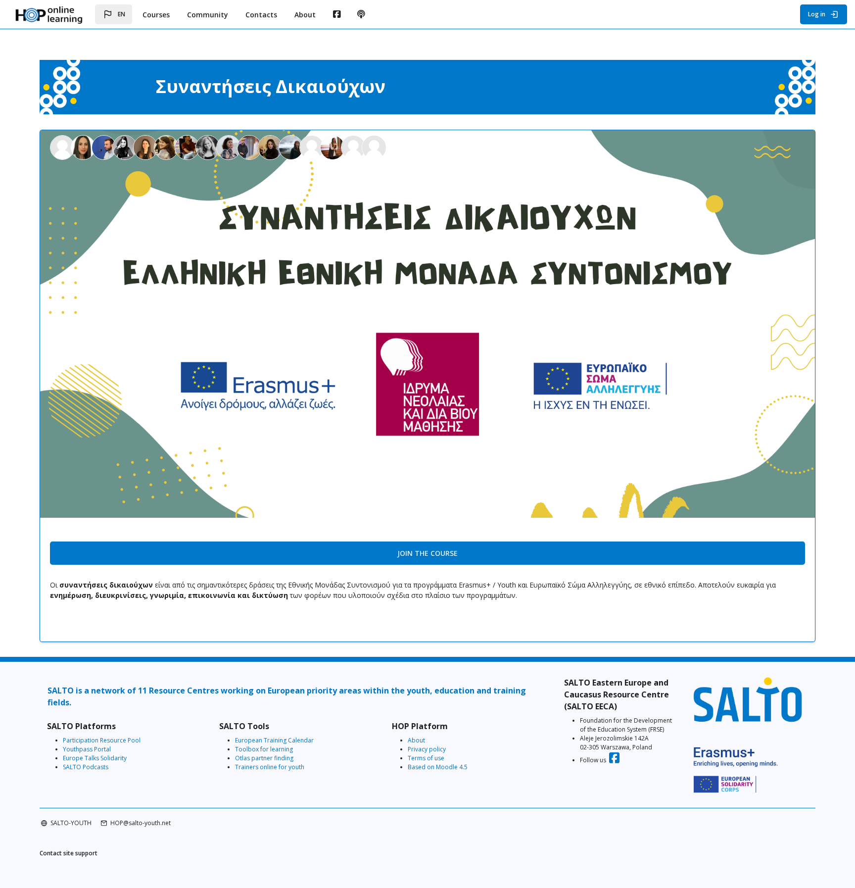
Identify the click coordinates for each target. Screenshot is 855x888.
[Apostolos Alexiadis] (105, 146)
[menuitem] (337, 14)
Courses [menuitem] (156, 14)
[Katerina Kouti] (208, 146)
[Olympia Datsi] (167, 146)
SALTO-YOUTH (71, 823)
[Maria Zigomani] (292, 146)
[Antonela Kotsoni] (188, 146)
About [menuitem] (305, 14)
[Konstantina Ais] (63, 146)
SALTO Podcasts (85, 767)
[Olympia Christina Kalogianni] (146, 146)
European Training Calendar (274, 740)
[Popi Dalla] (312, 146)
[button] (113, 14)
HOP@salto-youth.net (140, 823)
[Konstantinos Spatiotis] (250, 146)
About (416, 740)
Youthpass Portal (87, 749)
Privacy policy (427, 749)
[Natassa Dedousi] (333, 146)
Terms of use (426, 758)
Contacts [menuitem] (261, 14)
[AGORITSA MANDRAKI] (229, 146)
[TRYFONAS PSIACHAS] (374, 146)
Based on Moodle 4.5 (438, 767)
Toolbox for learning (264, 749)
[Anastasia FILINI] (125, 146)
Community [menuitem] (207, 14)
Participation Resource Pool (102, 740)
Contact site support (68, 853)
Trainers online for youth (269, 767)
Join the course (427, 553)
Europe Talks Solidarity (95, 758)
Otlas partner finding (264, 758)
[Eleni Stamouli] (271, 146)
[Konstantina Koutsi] (354, 146)
